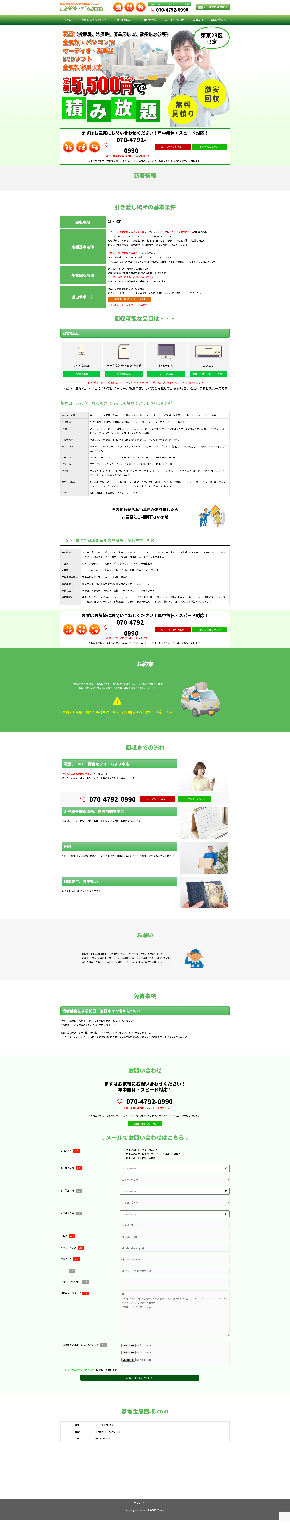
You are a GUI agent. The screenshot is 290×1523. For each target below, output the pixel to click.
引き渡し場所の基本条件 (93, 19)
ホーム (68, 19)
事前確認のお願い (175, 19)
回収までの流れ (149, 19)
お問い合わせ (218, 19)
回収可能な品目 (123, 19)
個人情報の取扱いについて (80, 1369)
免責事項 (198, 19)
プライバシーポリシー (145, 1503)
